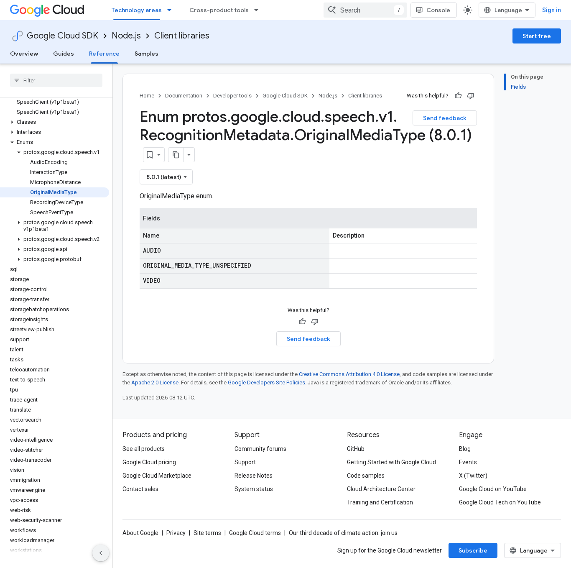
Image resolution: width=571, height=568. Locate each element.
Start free (537, 36)
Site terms (207, 533)
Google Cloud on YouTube (493, 489)
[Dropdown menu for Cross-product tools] (259, 10)
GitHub (356, 448)
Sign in (551, 10)
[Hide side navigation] (100, 553)
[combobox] (365, 10)
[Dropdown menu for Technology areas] (172, 10)
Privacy (176, 533)
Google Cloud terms (255, 533)
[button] (54, 122)
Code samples (366, 475)
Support (245, 462)
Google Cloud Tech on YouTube (500, 502)
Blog (465, 448)
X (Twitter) (473, 475)
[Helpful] (458, 96)
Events (468, 462)
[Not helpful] (470, 96)
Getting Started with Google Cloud (391, 462)
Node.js (126, 36)
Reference (104, 53)
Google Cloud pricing (149, 462)
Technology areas (137, 10)
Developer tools (232, 95)
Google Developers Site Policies (266, 382)
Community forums (260, 448)
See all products (143, 448)
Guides (63, 53)
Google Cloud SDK (62, 36)
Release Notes (254, 475)
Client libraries (181, 36)
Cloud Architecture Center (381, 489)
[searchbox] (56, 80)
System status (254, 489)
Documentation (183, 95)
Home (147, 95)
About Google (140, 533)
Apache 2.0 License (154, 382)
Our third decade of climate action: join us (343, 533)
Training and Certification (380, 502)
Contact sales (140, 489)
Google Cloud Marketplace (156, 475)
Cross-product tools (219, 10)
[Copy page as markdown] (176, 155)
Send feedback (444, 118)
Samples (146, 53)
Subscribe (473, 550)
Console (438, 10)
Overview (24, 53)
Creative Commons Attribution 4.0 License (349, 374)
